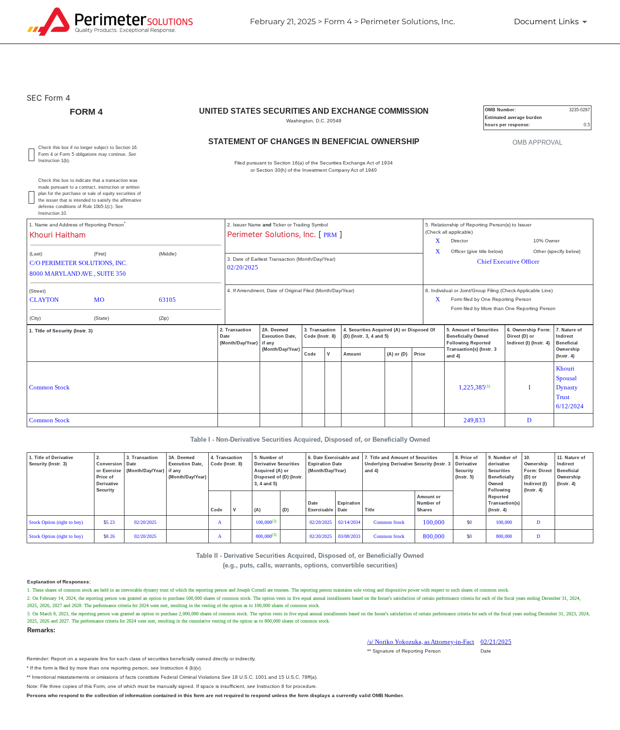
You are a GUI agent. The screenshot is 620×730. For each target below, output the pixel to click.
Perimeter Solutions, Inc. (271, 234)
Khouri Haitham (58, 234)
